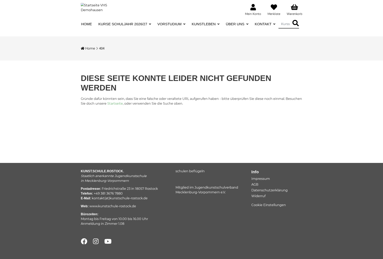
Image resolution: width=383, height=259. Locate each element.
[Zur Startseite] (96, 7)
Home (86, 24)
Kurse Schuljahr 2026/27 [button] (123, 24)
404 (102, 48)
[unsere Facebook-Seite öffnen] (84, 241)
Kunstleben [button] (204, 24)
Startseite (115, 103)
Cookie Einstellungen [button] (268, 205)
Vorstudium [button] (170, 24)
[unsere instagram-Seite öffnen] (96, 241)
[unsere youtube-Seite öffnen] (108, 241)
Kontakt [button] (263, 24)
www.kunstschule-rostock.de (112, 206)
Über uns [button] (235, 24)
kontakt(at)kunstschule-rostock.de (120, 198)
